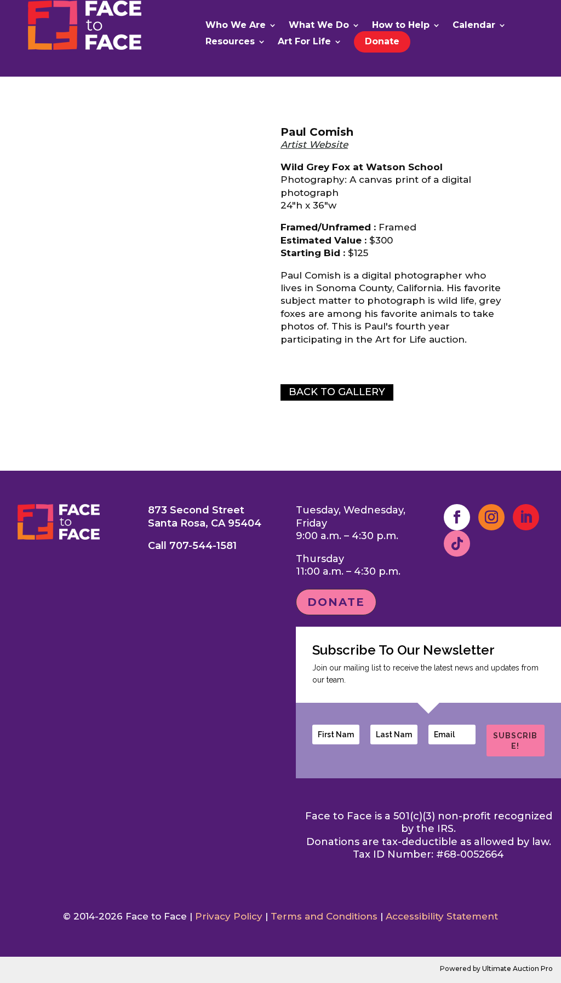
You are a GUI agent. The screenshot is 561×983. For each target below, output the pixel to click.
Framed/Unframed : (328, 227)
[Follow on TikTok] (457, 543)
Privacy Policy (228, 916)
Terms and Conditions (324, 916)
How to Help (401, 25)
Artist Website (314, 144)
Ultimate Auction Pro (517, 968)
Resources (230, 42)
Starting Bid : (312, 252)
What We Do (319, 25)
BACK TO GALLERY (337, 392)
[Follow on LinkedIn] (526, 517)
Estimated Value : (323, 240)
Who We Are (235, 25)
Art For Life (304, 42)
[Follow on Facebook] (457, 517)
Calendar (474, 25)
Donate (382, 41)
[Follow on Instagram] (491, 517)
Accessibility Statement (442, 916)
